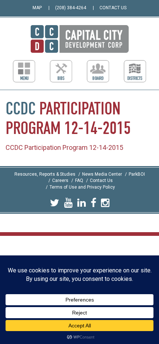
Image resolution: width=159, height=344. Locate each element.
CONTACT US (112, 7)
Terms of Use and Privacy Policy (82, 187)
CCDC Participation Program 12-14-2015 (64, 147)
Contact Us (101, 180)
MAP (37, 7)
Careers (60, 180)
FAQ (79, 180)
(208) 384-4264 (70, 7)
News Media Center (102, 174)
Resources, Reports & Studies (44, 174)
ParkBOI (137, 174)
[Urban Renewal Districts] (135, 71)
